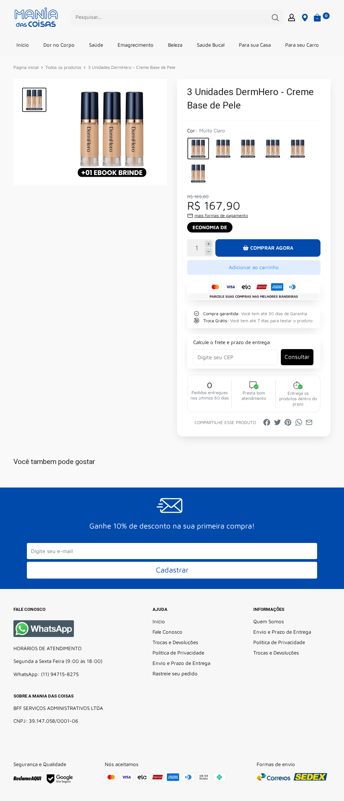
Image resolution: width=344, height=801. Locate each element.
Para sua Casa (255, 45)
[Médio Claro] (248, 148)
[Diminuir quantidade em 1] (208, 251)
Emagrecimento (136, 45)
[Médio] (273, 148)
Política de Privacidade (178, 653)
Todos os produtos (63, 67)
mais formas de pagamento (221, 215)
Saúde (96, 45)
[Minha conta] (291, 17)
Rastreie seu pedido (175, 673)
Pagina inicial (26, 67)
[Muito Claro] (198, 148)
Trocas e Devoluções (175, 642)
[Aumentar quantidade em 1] (208, 244)
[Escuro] (198, 173)
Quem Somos (268, 621)
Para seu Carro (302, 45)
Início (22, 45)
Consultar (297, 356)
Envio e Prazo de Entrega (181, 663)
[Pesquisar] (275, 17)
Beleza (175, 45)
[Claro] (223, 148)
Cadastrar (172, 569)
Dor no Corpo (59, 45)
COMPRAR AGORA (271, 248)
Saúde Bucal (210, 45)
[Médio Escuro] (297, 148)
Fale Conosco (167, 632)
